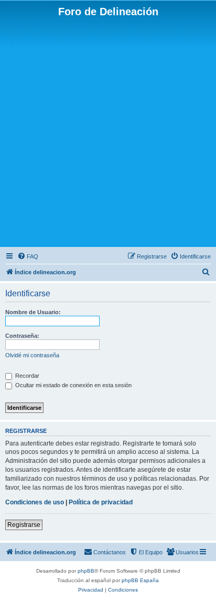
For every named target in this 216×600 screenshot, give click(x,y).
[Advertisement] (108, 131)
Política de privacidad (101, 502)
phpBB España (140, 580)
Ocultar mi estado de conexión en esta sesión (73, 385)
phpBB (86, 571)
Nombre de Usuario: (33, 312)
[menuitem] (27, 256)
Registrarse (23, 525)
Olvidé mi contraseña (32, 355)
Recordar (26, 376)
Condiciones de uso (34, 502)
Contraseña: (22, 336)
